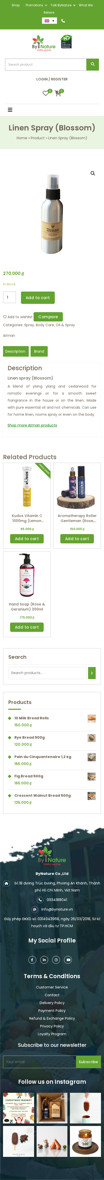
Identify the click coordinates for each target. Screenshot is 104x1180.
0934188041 (57, 899)
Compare (48, 316)
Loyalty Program (52, 1033)
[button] (17, 110)
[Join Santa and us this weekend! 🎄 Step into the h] (18, 1108)
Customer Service (52, 987)
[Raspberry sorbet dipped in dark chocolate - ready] (85, 1108)
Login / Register (52, 79)
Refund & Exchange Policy (52, 1018)
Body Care (45, 324)
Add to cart (38, 297)
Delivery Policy (52, 1002)
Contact (52, 995)
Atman (9, 335)
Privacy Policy (52, 1026)
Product (38, 137)
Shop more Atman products (32, 425)
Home (22, 137)
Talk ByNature (60, 5)
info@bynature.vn (57, 909)
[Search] (92, 673)
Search (92, 65)
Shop (16, 5)
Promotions (34, 5)
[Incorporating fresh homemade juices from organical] (52, 1141)
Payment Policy (52, 1010)
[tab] (15, 351)
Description (15, 351)
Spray (29, 324)
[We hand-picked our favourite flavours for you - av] (18, 1141)
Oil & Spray (65, 324)
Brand (39, 351)
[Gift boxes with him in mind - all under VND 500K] (52, 1108)
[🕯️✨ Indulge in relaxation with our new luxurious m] (85, 1141)
